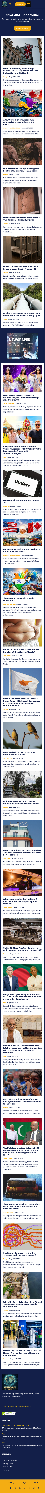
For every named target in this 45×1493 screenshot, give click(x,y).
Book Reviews (8, 1212)
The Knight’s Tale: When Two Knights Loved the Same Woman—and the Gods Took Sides (21, 1206)
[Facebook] (10, 1488)
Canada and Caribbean (12, 128)
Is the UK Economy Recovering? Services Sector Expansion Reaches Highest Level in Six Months (20, 70)
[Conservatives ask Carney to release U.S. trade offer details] (22, 532)
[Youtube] (39, 1488)
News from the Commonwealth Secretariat (16, 1425)
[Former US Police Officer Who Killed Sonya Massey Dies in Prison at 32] (22, 249)
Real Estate (7, 858)
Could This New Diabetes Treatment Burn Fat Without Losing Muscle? (21, 650)
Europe (5, 77)
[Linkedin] (20, 1488)
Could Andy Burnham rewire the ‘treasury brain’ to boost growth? (19, 1254)
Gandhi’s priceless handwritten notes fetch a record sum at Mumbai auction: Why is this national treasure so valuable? (22, 1049)
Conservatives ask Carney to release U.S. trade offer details (21, 550)
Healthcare (7, 656)
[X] (29, 1488)
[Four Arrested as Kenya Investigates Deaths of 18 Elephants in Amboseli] (22, 151)
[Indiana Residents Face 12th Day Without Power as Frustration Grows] (22, 784)
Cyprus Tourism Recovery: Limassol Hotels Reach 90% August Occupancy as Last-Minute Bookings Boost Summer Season (21, 702)
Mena (5, 319)
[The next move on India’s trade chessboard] (22, 581)
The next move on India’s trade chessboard (18, 599)
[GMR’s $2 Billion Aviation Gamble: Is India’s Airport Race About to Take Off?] (22, 931)
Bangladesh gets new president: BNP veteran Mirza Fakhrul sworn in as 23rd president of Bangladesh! (22, 996)
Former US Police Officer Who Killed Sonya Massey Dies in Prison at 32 (20, 267)
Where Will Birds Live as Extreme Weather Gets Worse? (19, 753)
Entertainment (8, 404)
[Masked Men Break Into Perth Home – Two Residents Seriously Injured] (22, 200)
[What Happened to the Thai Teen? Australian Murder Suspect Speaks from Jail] (22, 882)
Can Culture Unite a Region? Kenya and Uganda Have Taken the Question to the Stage (22, 1101)
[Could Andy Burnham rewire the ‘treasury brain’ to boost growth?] (22, 1236)
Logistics (6, 506)
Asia (4, 457)
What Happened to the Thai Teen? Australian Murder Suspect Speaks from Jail (20, 901)
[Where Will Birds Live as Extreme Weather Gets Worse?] (22, 735)
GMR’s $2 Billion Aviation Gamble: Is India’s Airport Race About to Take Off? (22, 949)
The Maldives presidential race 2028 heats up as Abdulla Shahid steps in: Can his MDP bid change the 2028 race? (21, 1151)
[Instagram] (15, 1488)
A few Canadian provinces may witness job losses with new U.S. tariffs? (18, 122)
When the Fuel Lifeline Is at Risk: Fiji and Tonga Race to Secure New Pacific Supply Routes (22, 1304)
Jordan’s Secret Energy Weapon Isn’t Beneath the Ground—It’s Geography (21, 314)
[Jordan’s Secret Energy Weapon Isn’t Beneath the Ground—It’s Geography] (22, 296)
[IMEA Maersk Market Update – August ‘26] (22, 483)
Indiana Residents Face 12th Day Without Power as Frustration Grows (21, 802)
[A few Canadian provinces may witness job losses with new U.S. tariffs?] (22, 103)
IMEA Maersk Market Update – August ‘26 (21, 501)
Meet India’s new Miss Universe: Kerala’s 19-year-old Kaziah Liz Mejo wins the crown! (21, 397)
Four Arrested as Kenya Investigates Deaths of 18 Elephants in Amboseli (21, 169)
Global (5, 273)
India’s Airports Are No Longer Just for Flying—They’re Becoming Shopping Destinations (22, 1353)
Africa (5, 174)
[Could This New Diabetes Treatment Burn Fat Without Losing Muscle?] (22, 632)
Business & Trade (9, 604)
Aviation (6, 954)
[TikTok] (24, 1488)
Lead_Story (7, 907)
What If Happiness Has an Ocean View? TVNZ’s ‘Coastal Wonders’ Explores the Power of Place (22, 852)
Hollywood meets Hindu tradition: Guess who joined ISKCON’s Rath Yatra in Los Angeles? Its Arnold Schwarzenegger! (22, 450)
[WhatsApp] (34, 1488)
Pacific (5, 224)
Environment (7, 758)
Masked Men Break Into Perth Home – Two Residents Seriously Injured (21, 218)
